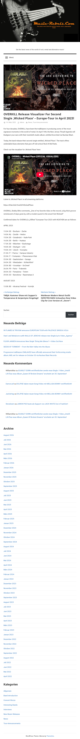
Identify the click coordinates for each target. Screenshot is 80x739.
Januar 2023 (8, 635)
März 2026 (8, 458)
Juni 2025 (7, 500)
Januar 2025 (8, 523)
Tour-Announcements (40, 122)
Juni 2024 (7, 556)
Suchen (6, 310)
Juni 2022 (7, 667)
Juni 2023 (7, 611)
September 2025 (10, 486)
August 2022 (9, 658)
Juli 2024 (7, 551)
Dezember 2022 (10, 639)
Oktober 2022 (9, 648)
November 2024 (10, 533)
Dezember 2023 (10, 584)
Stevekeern (10, 404)
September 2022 (10, 653)
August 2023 (9, 602)
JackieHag (10, 394)
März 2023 (8, 625)
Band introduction (11, 696)
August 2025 (9, 491)
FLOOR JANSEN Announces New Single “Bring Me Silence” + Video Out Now (33, 341)
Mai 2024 (7, 560)
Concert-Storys (9, 700)
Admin (22, 122)
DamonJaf (10, 384)
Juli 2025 (7, 495)
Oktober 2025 (9, 482)
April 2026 (8, 454)
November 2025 (10, 477)
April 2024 (8, 565)
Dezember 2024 (10, 528)
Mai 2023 (7, 616)
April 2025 (8, 509)
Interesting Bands (11, 705)
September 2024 (10, 542)
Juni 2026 (7, 444)
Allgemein (7, 691)
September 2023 (10, 597)
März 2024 (8, 570)
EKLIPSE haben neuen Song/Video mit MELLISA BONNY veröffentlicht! (44, 384)
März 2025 (8, 514)
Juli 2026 (7, 440)
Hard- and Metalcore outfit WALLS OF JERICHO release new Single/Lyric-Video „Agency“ (38, 336)
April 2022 (8, 676)
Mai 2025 (7, 505)
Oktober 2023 (9, 593)
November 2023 (10, 588)
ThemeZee (50, 736)
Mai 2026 (7, 449)
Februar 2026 (9, 463)
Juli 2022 (7, 662)
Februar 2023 (9, 630)
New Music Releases (12, 714)
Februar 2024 (9, 574)
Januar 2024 (8, 579)
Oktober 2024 (9, 537)
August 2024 (9, 546)
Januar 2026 (8, 468)
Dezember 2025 (10, 472)
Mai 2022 (7, 672)
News (30, 122)
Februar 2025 (9, 519)
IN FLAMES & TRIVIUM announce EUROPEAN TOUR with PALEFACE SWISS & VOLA (36, 330)
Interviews (8, 709)
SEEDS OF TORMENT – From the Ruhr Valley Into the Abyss (27, 347)
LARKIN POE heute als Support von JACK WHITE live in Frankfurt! (42, 404)
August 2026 (9, 435)
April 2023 (8, 621)
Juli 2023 (7, 607)
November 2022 (10, 644)
